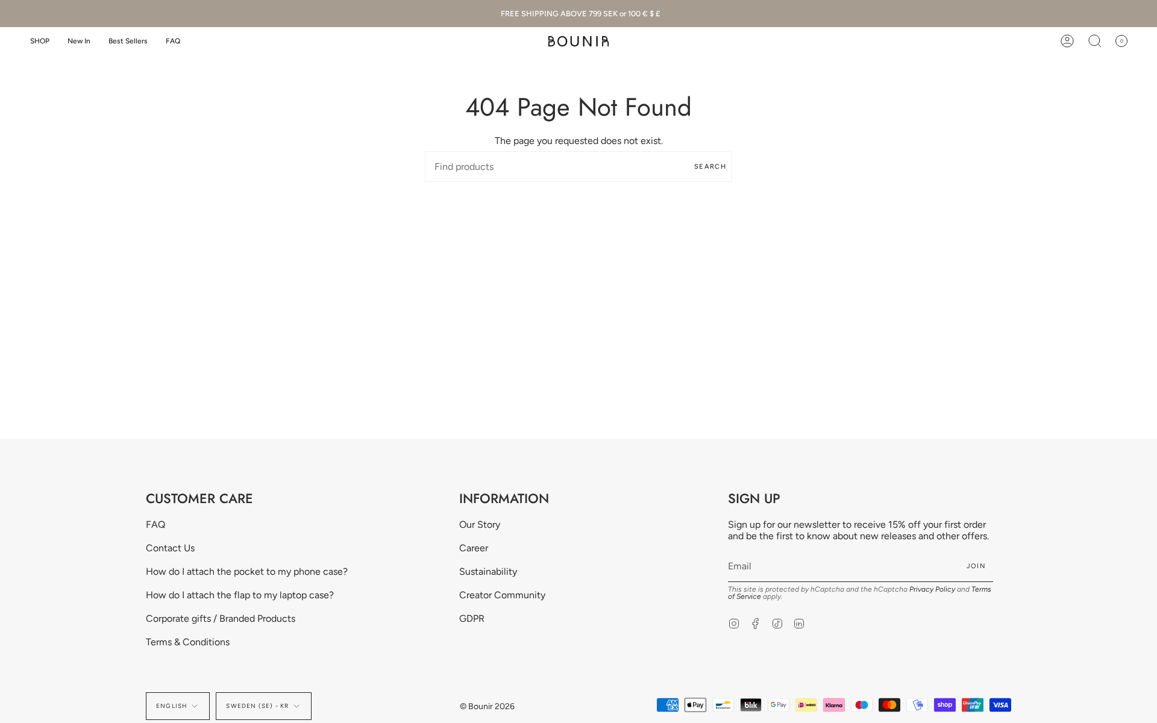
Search (710, 167)
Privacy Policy (932, 589)
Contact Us (170, 548)
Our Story (479, 524)
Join (976, 566)
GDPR (471, 618)
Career (473, 548)
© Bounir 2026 (487, 706)
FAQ (155, 524)
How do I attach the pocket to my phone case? (247, 571)
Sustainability (488, 571)
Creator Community (502, 595)
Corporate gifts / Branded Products (220, 618)
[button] (39, 41)
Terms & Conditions (188, 642)
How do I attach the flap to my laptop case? (240, 595)
